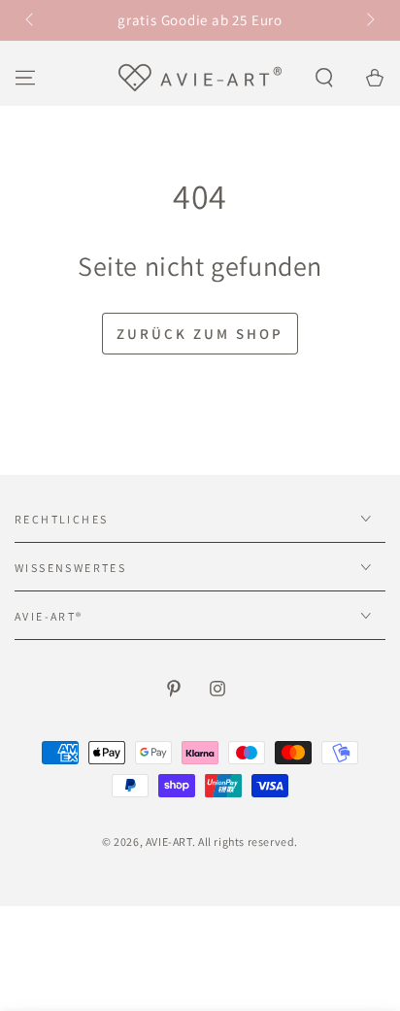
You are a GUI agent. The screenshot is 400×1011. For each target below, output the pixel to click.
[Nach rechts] (368, 20)
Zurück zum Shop (200, 333)
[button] (324, 77)
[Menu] (25, 77)
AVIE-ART (169, 841)
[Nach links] (31, 20)
